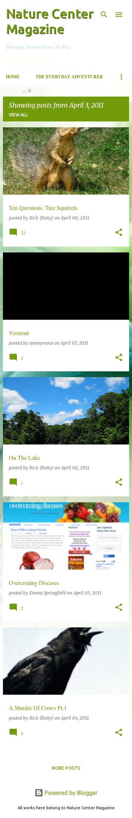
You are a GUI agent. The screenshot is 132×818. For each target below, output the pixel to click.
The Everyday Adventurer (69, 77)
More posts (66, 768)
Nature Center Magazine (50, 21)
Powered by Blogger (70, 792)
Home (12, 77)
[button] (118, 233)
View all (18, 114)
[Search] (104, 14)
